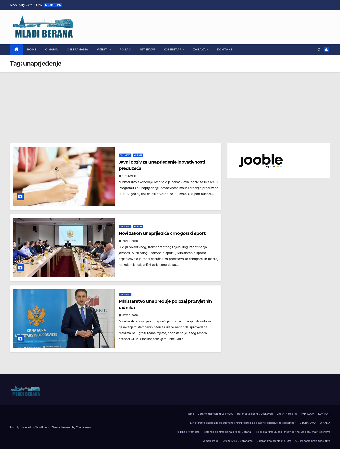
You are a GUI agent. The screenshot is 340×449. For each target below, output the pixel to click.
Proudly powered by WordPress (30, 427)
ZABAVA (200, 49)
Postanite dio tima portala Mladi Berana (227, 431)
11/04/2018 (129, 176)
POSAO (125, 49)
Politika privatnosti (187, 431)
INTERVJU (147, 49)
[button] (319, 50)
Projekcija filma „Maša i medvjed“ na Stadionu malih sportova (292, 431)
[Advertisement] (170, 101)
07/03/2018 (130, 315)
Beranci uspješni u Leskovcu (215, 413)
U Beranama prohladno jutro (274, 440)
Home (31, 49)
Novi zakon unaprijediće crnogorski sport (162, 233)
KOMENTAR (173, 49)
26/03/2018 (130, 241)
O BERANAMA (77, 49)
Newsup (66, 427)
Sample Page (210, 440)
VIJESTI (103, 49)
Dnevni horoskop (287, 413)
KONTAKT (225, 49)
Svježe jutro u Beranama (238, 440)
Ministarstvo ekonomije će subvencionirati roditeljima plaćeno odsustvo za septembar (243, 422)
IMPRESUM (307, 413)
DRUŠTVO (125, 155)
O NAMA (51, 49)
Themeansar (83, 427)
